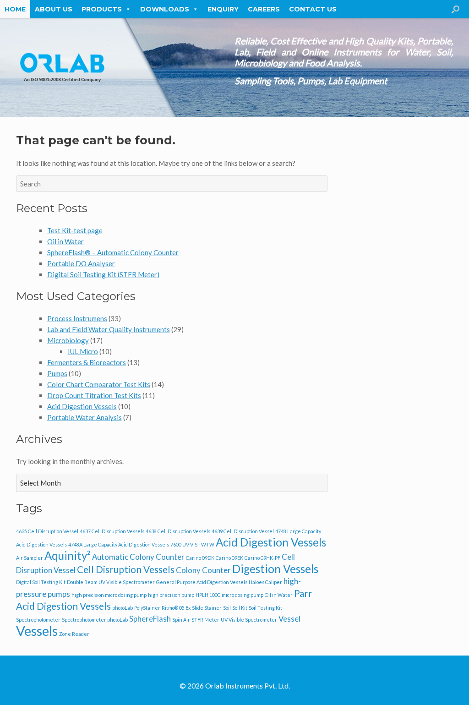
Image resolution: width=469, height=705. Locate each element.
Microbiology (68, 340)
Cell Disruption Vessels (126, 569)
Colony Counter (203, 570)
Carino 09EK (229, 558)
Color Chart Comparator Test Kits (98, 384)
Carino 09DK (200, 558)
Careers (264, 9)
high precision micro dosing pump (109, 595)
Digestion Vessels (275, 568)
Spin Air (181, 620)
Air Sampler (29, 558)
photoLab (122, 608)
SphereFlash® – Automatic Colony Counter (113, 252)
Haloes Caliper (265, 582)
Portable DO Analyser (81, 263)
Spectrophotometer (38, 620)
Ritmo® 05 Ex (176, 608)
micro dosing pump (242, 595)
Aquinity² (67, 555)
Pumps (57, 373)
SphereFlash (150, 618)
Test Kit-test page (75, 230)
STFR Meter (205, 620)
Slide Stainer (207, 608)
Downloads (164, 9)
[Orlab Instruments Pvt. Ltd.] (62, 67)
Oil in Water (65, 241)
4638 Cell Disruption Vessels (178, 531)
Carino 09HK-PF (262, 558)
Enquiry (223, 9)
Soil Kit (239, 608)
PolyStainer (147, 608)
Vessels (37, 631)
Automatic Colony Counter (138, 557)
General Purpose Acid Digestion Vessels (201, 582)
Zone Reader (74, 634)
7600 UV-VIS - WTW (192, 544)
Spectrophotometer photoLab (95, 620)
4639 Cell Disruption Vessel (243, 531)
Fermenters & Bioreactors (86, 362)
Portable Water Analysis (84, 417)
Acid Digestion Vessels (82, 406)
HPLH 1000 (208, 595)
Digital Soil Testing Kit (40, 582)
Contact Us (313, 9)
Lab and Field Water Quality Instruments (108, 329)
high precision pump (171, 595)
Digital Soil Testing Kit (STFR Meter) (103, 274)
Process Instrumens (77, 318)
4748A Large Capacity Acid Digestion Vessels (118, 544)
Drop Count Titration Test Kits (94, 395)
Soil (227, 608)
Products (102, 9)
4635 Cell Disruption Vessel (47, 531)
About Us (53, 9)
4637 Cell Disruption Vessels (112, 531)
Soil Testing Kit (265, 608)
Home (15, 9)
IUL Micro (83, 351)
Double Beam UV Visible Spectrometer (111, 582)
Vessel (289, 618)
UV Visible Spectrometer (249, 620)
